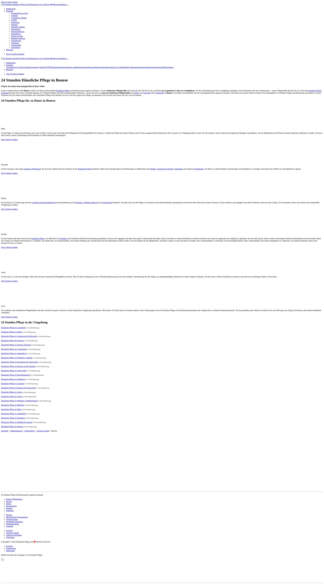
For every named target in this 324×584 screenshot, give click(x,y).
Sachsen (9, 530)
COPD (14, 20)
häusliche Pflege (38, 238)
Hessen (9, 515)
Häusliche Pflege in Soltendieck (13, 353)
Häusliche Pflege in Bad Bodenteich (15, 375)
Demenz (14, 25)
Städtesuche (11, 9)
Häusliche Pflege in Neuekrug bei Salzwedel (19, 336)
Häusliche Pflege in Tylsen (11, 396)
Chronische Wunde (18, 18)
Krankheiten (199, 169)
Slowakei (146, 93)
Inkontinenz (16, 34)
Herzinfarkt (15, 29)
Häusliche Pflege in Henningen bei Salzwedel (19, 362)
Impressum (10, 551)
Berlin (8, 504)
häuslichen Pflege (63, 91)
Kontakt (9, 546)
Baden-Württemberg (14, 499)
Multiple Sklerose (18, 38)
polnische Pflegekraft (32, 169)
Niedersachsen (12, 519)
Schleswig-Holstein (14, 535)
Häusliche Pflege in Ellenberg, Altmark (16, 358)
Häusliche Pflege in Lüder (11, 392)
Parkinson (15, 43)
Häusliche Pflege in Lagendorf (13, 328)
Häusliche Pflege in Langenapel (13, 349)
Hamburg (10, 510)
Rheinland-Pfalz (12, 524)
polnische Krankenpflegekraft (44, 202)
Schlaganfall (16, 45)
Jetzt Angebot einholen (15, 54)
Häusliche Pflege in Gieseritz (12, 384)
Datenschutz (11, 548)
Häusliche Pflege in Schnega (12, 340)
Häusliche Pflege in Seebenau (13, 418)
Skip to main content (9, 2)
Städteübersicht (16, 431)
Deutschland (29, 431)
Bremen (9, 508)
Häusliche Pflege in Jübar (11, 409)
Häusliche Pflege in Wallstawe (13, 379)
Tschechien (159, 93)
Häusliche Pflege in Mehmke (12, 405)
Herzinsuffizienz (17, 31)
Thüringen (10, 537)
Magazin (9, 50)
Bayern (9, 501)
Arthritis (14, 16)
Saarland (9, 526)
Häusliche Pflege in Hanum (12, 427)
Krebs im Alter (17, 36)
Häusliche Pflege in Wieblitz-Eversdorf (16, 422)
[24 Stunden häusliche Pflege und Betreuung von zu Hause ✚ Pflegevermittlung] (34, 4)
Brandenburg (11, 506)
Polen (136, 93)
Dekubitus (15, 22)
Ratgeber (9, 11)
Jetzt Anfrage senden (9, 140)
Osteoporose (16, 41)
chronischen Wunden (165, 169)
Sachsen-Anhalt (42, 431)
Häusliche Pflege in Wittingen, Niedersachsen (19, 401)
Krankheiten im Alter (19, 13)
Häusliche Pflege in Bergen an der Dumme (18, 366)
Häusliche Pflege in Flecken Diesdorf (16, 345)
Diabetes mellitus (18, 27)
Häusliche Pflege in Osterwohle (13, 371)
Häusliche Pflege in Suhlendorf (13, 414)
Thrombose (15, 47)
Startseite (4, 431)
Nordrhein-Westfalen (14, 522)
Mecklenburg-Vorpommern (17, 517)
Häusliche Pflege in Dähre (11, 332)
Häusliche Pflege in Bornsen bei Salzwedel (18, 388)
